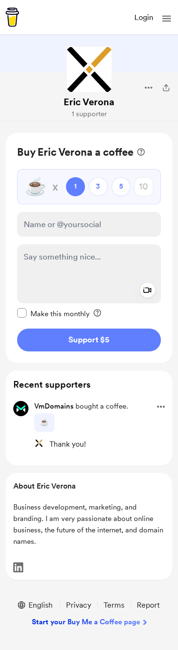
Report (148, 605)
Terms (113, 605)
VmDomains (54, 406)
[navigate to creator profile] (89, 69)
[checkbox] (53, 313)
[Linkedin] (18, 567)
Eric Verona (89, 102)
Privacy (78, 605)
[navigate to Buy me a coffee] (12, 17)
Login (143, 17)
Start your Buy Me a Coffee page (86, 622)
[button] (166, 18)
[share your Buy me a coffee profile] (166, 87)
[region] (89, 248)
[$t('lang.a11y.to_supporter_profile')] (39, 443)
